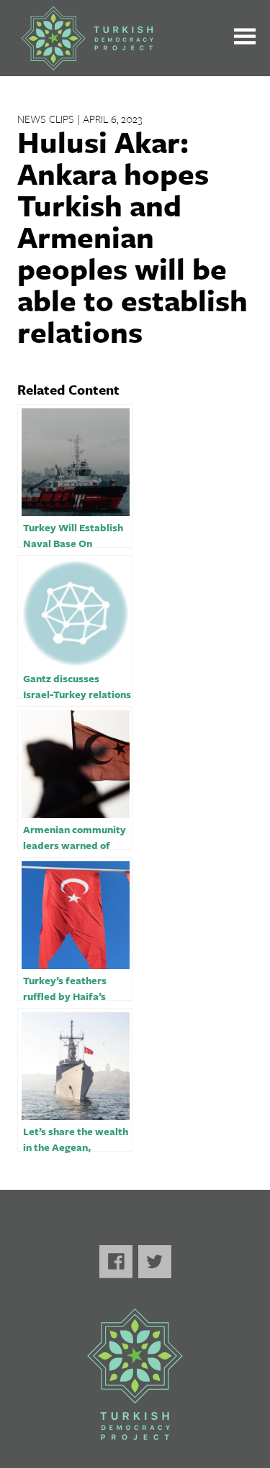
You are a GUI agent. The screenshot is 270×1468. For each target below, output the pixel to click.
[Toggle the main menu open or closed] (245, 38)
